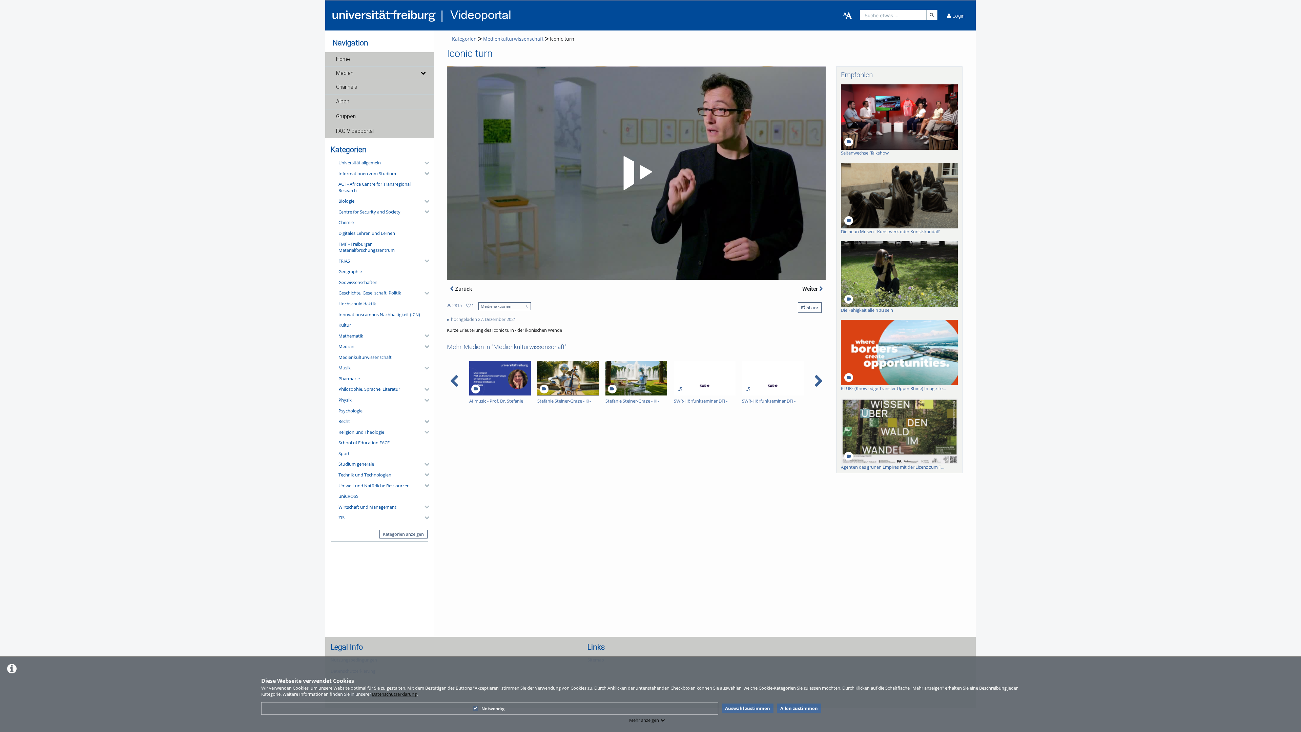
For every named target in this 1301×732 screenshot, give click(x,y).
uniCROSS (348, 496)
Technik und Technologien (364, 475)
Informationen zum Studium (367, 173)
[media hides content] (423, 73)
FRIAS (344, 261)
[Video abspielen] (637, 173)
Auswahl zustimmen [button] (747, 708)
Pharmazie (349, 378)
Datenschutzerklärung (394, 694)
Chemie (346, 222)
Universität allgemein (359, 163)
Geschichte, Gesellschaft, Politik (369, 293)
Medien (344, 73)
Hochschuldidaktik (357, 304)
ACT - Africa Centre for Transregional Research (374, 187)
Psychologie (350, 411)
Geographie (350, 271)
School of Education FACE (364, 443)
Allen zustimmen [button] (799, 708)
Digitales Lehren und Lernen (366, 233)
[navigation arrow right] (818, 380)
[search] (893, 15)
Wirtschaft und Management (367, 507)
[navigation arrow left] (454, 380)
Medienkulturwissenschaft (365, 357)
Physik (345, 400)
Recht (344, 421)
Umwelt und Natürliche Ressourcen (374, 486)
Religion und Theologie (361, 432)
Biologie (346, 201)
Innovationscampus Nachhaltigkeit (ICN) (379, 314)
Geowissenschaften (357, 282)
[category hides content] (424, 163)
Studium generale (356, 464)
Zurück (463, 288)
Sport (344, 453)
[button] (379, 59)
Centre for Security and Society (369, 212)
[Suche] (932, 15)
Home (343, 59)
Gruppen (346, 117)
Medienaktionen (496, 306)
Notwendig (492, 709)
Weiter (810, 288)
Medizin (346, 346)
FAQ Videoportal (355, 131)
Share (811, 307)
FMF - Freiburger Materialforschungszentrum (366, 247)
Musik (344, 368)
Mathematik (350, 336)
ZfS (341, 517)
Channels (346, 87)
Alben (342, 102)
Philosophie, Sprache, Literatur (369, 389)
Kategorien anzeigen (403, 534)
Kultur (344, 325)
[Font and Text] (848, 16)
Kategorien (464, 39)
